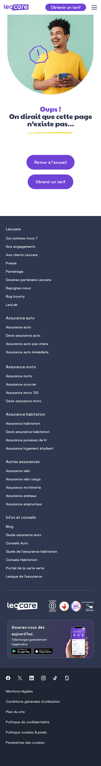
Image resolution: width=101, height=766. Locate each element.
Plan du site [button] (15, 712)
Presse (11, 263)
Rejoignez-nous (18, 288)
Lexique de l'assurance (24, 576)
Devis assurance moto (23, 401)
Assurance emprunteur (24, 504)
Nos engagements (20, 246)
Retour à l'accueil (50, 162)
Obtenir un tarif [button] (66, 7)
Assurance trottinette (23, 487)
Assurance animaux (21, 496)
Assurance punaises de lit (26, 440)
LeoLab (12, 304)
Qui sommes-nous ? (22, 238)
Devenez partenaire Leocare (28, 280)
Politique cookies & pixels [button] (26, 732)
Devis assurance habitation (28, 432)
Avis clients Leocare (22, 255)
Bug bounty (15, 296)
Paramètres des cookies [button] (25, 742)
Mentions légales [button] (19, 691)
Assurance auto (18, 327)
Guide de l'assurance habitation (31, 551)
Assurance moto (19, 376)
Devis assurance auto (23, 335)
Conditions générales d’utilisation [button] (33, 701)
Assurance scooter (21, 384)
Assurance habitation (23, 423)
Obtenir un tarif (50, 181)
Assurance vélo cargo (23, 479)
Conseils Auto (17, 543)
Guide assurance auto (23, 535)
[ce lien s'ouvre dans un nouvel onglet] (25, 652)
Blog (9, 526)
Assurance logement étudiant (29, 448)
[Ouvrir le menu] (91, 7)
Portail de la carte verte (25, 568)
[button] (8, 679)
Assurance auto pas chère (27, 344)
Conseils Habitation (21, 560)
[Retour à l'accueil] (22, 606)
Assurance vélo (18, 471)
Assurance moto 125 (22, 392)
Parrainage (14, 271)
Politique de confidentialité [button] (27, 722)
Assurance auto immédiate (27, 352)
